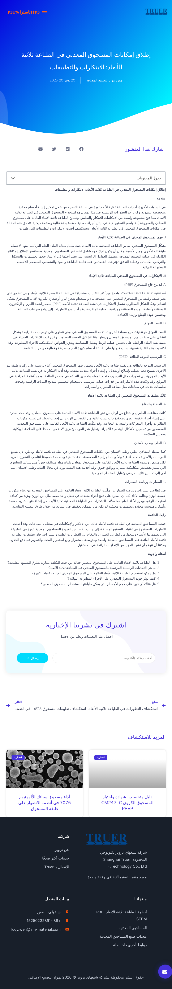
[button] (81, 149)
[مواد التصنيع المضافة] (156, 11)
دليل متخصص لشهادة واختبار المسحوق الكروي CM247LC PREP (127, 803)
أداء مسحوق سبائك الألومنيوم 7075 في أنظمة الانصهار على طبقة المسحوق (44, 803)
